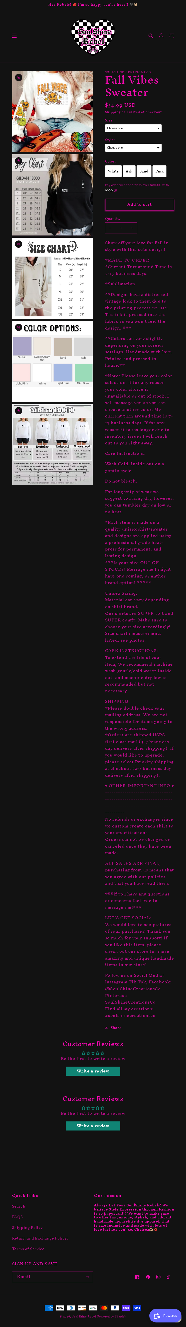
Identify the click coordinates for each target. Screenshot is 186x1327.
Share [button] (116, 1028)
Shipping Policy (27, 1227)
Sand (144, 171)
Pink (159, 171)
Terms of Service (28, 1249)
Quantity (113, 218)
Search (18, 1207)
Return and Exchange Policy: (40, 1238)
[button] (14, 36)
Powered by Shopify (111, 1316)
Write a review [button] (93, 1071)
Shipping (113, 112)
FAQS (17, 1217)
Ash (129, 171)
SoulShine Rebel (84, 1316)
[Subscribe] (87, 1276)
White (113, 171)
